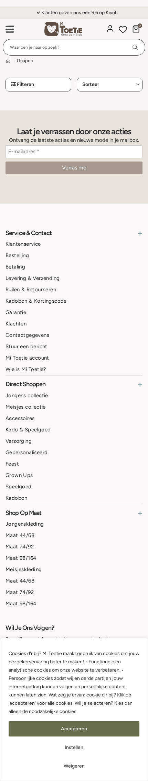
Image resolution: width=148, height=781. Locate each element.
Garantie (16, 312)
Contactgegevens (27, 335)
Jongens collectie (27, 395)
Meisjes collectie (26, 407)
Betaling (15, 267)
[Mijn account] (110, 29)
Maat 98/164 (21, 558)
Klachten (16, 324)
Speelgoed (19, 487)
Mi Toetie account (27, 358)
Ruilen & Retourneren (31, 289)
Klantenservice (23, 244)
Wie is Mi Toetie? (26, 369)
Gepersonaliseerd (26, 452)
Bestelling (17, 255)
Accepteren (74, 729)
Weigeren (74, 766)
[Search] (135, 47)
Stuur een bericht (26, 346)
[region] (74, 709)
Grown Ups (19, 475)
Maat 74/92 (20, 547)
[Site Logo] (63, 29)
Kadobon (17, 498)
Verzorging (19, 441)
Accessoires (20, 418)
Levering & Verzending (33, 278)
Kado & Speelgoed (28, 430)
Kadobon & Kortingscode (36, 301)
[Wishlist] (123, 31)
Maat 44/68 (20, 535)
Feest (12, 464)
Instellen (74, 747)
